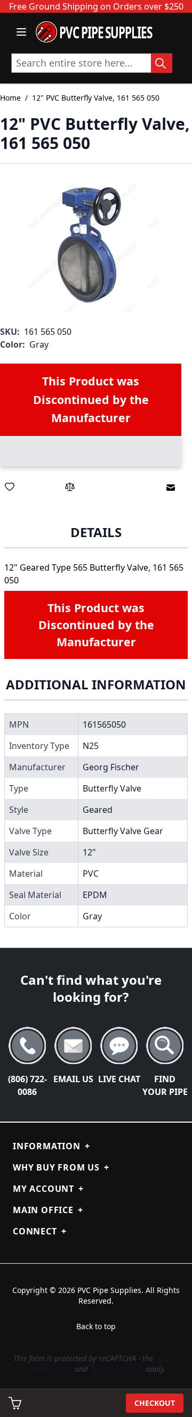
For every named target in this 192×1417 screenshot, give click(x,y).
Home (10, 98)
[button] (91, 244)
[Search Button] (161, 63)
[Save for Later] (9, 486)
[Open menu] (21, 32)
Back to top (96, 1326)
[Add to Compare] (69, 486)
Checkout (154, 1403)
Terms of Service (116, 1369)
